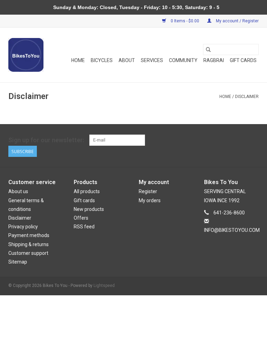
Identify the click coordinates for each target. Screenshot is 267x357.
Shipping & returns (28, 244)
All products (87, 191)
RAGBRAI (213, 60)
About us (18, 191)
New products (89, 209)
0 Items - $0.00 (185, 20)
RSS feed (84, 226)
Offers (81, 218)
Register (148, 191)
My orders (150, 200)
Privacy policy (23, 226)
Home (78, 60)
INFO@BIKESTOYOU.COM (232, 230)
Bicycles (102, 60)
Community (183, 60)
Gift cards (243, 60)
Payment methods (28, 235)
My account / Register (237, 20)
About (127, 60)
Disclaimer (247, 96)
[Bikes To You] (25, 55)
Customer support (28, 253)
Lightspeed (104, 285)
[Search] (208, 49)
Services (152, 60)
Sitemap (17, 262)
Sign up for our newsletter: (46, 140)
